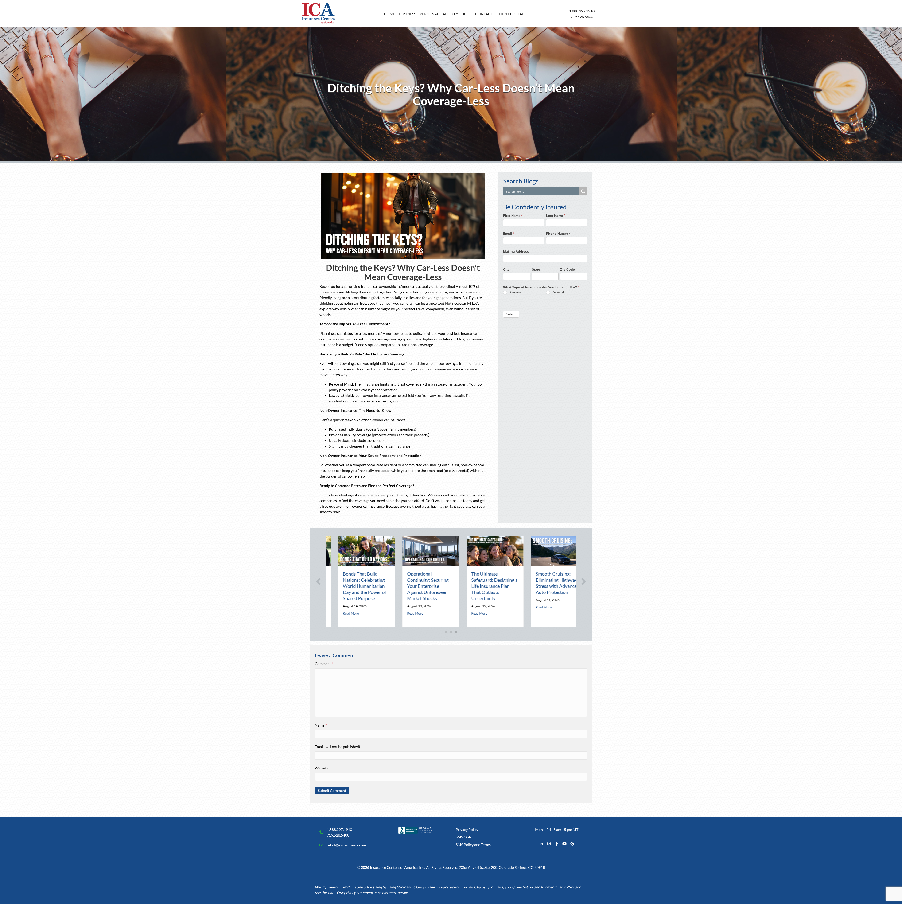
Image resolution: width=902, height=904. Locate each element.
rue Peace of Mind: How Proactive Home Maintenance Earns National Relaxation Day (545, 586)
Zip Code (567, 269)
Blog (466, 14)
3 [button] (456, 632)
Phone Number (558, 233)
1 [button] (446, 632)
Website (321, 768)
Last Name (555, 216)
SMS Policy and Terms (473, 844)
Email (508, 233)
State (536, 269)
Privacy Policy (467, 829)
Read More (339, 613)
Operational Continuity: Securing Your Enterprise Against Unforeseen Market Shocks (351, 586)
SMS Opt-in (465, 837)
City (506, 269)
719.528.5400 (582, 16)
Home (389, 14)
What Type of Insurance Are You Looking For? (541, 287)
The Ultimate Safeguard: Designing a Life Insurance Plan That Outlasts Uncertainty (418, 586)
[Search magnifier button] (583, 191)
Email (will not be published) (338, 746)
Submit (511, 314)
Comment (324, 663)
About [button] (449, 14)
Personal (429, 14)
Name (321, 725)
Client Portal (510, 14)
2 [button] (451, 632)
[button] (318, 581)
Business (407, 14)
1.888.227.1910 (582, 11)
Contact (484, 14)
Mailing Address (516, 251)
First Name (512, 216)
